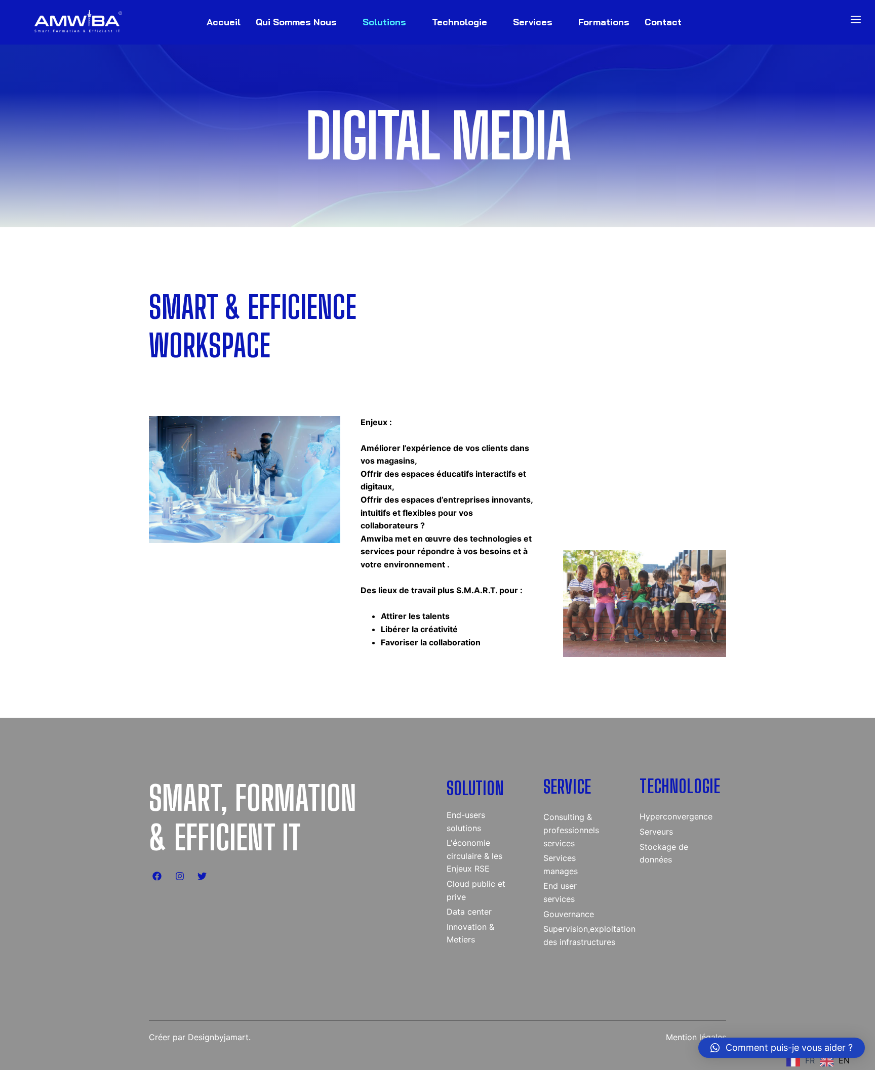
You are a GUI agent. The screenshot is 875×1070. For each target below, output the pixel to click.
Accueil (224, 22)
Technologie (459, 22)
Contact (663, 22)
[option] (835, 1061)
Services (532, 22)
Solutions (384, 22)
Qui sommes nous (296, 22)
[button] (781, 1048)
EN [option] (844, 1060)
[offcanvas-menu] (856, 19)
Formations (603, 22)
